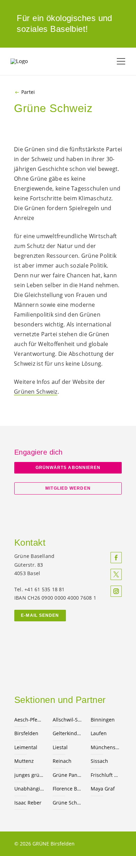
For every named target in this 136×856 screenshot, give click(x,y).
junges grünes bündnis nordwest (29, 775)
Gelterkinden (68, 733)
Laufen (99, 733)
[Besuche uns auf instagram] (116, 591)
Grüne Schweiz (68, 802)
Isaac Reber (27, 802)
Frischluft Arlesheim (106, 775)
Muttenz (24, 761)
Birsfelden (26, 733)
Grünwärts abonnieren (68, 467)
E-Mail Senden (40, 615)
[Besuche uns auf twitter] (116, 574)
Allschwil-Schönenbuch (68, 719)
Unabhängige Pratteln (29, 788)
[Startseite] (27, 61)
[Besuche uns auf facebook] (116, 557)
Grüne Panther (68, 775)
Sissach (99, 761)
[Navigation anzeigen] (121, 61)
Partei (28, 92)
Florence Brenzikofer (68, 788)
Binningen (103, 719)
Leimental (25, 747)
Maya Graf (103, 788)
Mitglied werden (67, 488)
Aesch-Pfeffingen (29, 719)
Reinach (62, 761)
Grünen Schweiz (36, 391)
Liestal (60, 747)
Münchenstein (106, 747)
